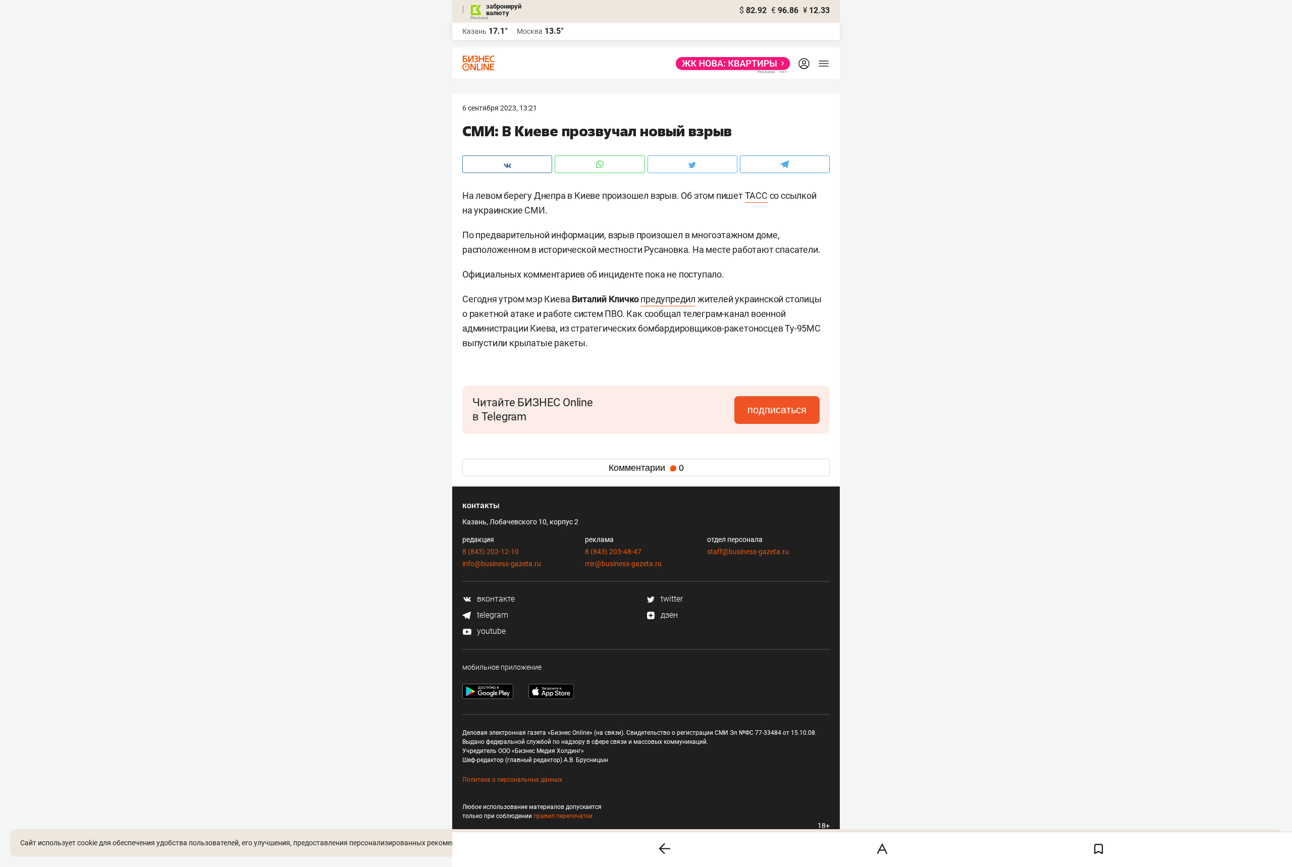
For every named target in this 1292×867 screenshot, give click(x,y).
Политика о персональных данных (512, 779)
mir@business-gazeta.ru (623, 564)
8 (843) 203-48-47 (613, 552)
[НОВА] (730, 63)
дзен (668, 615)
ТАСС (756, 195)
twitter (671, 599)
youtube (490, 631)
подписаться (776, 409)
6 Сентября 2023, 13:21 (499, 108)
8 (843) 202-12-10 (490, 552)
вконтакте (495, 599)
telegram (491, 615)
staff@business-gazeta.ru (748, 552)
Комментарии (646, 468)
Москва (530, 31)
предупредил (667, 299)
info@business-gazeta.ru (501, 564)
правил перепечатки (563, 816)
